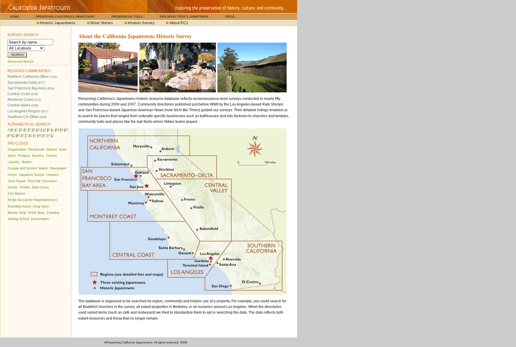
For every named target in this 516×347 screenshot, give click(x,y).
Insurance (49, 181)
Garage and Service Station (28, 168)
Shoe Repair (17, 181)
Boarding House (19, 206)
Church (51, 155)
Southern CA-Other (27, 117)
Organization (17, 149)
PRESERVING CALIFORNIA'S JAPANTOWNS (65, 16)
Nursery (38, 155)
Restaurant (36, 149)
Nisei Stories (101, 23)
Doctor (13, 187)
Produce (24, 155)
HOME (14, 16)
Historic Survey (141, 23)
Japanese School (31, 174)
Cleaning (53, 212)
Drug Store (41, 206)
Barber (27, 162)
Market (52, 149)
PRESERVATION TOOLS (127, 16)
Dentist (25, 187)
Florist (12, 174)
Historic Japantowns (57, 23)
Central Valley (22, 105)
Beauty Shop (17, 212)
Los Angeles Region (27, 111)
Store (12, 155)
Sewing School (18, 219)
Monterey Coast (24, 99)
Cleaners (52, 174)
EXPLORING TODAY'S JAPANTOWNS (184, 16)
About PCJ (179, 23)
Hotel (62, 149)
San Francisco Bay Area (30, 88)
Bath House (40, 187)
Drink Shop (36, 212)
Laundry (14, 162)
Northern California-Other (32, 77)
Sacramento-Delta (26, 82)
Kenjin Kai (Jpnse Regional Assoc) (32, 200)
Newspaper (58, 168)
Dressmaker (40, 219)
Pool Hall (34, 181)
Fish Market (16, 193)
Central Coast (22, 94)
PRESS (230, 16)
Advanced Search (20, 61)
